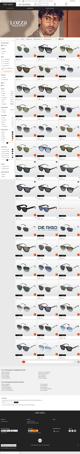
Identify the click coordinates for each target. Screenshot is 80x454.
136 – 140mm (6, 63)
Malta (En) (73, 0)
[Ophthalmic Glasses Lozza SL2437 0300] (26, 128)
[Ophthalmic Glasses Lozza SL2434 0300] (69, 68)
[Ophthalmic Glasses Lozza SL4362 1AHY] (47, 287)
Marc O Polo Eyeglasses (7, 388)
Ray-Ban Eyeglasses (6, 384)
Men (3, 53)
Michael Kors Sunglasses (43, 373)
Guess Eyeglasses (44, 385)
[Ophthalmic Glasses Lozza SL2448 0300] (69, 307)
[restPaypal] (8, 431)
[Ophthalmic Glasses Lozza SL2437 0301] (26, 267)
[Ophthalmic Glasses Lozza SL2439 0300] (47, 108)
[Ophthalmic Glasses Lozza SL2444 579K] (26, 327)
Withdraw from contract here (8, 445)
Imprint (14, 448)
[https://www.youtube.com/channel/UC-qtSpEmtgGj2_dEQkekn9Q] (75, 431)
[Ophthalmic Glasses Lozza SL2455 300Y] (26, 227)
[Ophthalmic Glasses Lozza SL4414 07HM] (47, 68)
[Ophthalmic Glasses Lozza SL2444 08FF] (47, 267)
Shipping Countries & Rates (32, 422)
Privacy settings (4, 421)
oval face (4, 119)
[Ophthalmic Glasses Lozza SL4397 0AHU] (69, 88)
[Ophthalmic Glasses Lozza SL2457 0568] (26, 287)
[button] (8, 4)
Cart (66, 5)
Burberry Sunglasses (42, 378)
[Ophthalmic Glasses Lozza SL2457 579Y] (47, 347)
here (33, 404)
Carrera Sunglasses (6, 376)
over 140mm (6, 65)
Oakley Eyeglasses (5, 385)
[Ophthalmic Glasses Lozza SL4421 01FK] (26, 347)
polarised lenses (6, 166)
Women (4, 51)
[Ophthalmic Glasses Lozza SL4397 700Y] (47, 48)
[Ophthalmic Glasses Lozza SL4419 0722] (47, 148)
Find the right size (7, 71)
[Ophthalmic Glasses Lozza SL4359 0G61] (69, 168)
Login (55, 5)
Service (28, 419)
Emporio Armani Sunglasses (44, 372)
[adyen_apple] (12, 431)
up (78, 445)
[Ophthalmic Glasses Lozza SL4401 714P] (26, 68)
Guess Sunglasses (42, 375)
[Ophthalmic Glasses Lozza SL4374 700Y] (26, 188)
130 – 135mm (6, 61)
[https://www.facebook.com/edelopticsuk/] (70, 431)
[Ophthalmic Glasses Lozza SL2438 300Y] (69, 128)
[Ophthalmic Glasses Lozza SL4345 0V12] (26, 168)
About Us (3, 419)
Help (54, 419)
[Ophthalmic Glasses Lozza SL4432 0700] (26, 88)
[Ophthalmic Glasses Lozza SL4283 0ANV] (47, 168)
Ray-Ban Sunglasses (6, 372)
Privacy (11, 448)
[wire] (15, 431)
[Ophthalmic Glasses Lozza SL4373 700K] (69, 188)
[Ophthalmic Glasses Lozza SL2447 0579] (69, 267)
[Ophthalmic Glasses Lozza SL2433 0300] (47, 128)
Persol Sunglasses (5, 375)
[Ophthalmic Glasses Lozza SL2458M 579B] (69, 327)
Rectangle (4, 97)
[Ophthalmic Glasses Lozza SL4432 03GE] (69, 48)
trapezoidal (5, 126)
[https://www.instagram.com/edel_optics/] (72, 431)
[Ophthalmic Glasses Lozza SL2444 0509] (47, 247)
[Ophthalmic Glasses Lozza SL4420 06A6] (69, 148)
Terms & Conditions (5, 448)
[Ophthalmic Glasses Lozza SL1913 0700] (26, 207)
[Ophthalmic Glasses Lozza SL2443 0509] (26, 307)
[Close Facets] (7, 39)
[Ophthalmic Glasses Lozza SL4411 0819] (69, 287)
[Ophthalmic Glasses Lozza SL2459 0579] (69, 227)
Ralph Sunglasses (42, 376)
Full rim (4, 109)
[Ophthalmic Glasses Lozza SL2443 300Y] (26, 48)
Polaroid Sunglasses (6, 378)
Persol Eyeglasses (44, 384)
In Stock (4, 77)
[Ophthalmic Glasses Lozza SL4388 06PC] (69, 247)
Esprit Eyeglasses (44, 390)
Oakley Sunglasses (6, 373)
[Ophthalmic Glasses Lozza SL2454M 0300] (47, 327)
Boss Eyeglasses (43, 387)
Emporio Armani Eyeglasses (7, 390)
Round (4, 122)
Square (4, 93)
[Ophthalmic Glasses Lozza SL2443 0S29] (26, 148)
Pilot (3, 91)
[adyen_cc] (2, 431)
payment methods (31, 421)
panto (4, 95)
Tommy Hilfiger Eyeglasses (46, 388)
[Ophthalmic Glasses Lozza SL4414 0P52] (69, 108)
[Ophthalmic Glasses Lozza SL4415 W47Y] (26, 247)
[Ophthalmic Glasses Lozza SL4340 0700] (47, 188)
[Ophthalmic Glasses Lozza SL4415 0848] (47, 307)
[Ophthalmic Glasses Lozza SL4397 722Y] (47, 88)
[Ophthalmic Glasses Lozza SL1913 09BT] (47, 207)
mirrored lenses (6, 168)
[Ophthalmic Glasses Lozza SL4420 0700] (69, 347)
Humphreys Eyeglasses (6, 387)
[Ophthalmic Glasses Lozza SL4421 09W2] (26, 108)
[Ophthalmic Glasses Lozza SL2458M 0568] (47, 227)
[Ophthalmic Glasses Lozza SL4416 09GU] (69, 207)
